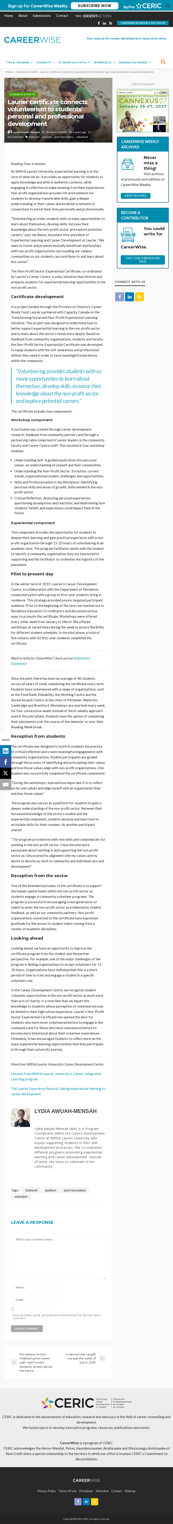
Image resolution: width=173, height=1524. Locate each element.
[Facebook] (5, 762)
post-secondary (64, 137)
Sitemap (130, 1491)
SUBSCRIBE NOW (95, 6)
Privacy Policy (47, 1491)
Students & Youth (72, 62)
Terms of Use (68, 1491)
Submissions (42, 15)
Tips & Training (17, 62)
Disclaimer (86, 1491)
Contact (62, 15)
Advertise (102, 1491)
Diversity (43, 62)
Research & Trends (133, 62)
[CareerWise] (32, 39)
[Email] (5, 784)
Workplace (103, 62)
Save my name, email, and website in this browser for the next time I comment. (57, 1317)
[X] (5, 773)
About (22, 15)
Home (8, 15)
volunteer (82, 137)
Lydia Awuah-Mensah (27, 132)
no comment (15, 137)
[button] (86, 6)
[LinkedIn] (5, 750)
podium (47, 137)
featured (34, 137)
